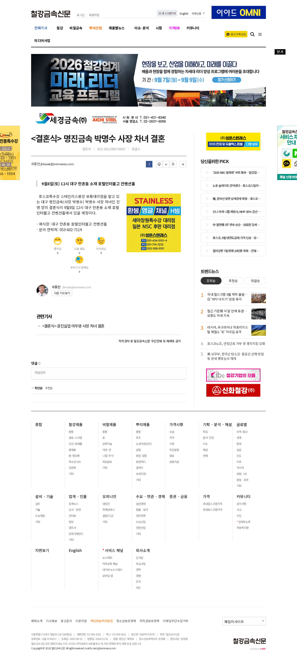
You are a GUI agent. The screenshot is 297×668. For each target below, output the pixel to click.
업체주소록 (244, 522)
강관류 (72, 467)
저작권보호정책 (149, 621)
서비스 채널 (114, 550)
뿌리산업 (95, 27)
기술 (37, 509)
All (67, 648)
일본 (239, 450)
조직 (138, 581)
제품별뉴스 (117, 27)
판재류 (72, 450)
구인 (239, 516)
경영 (138, 576)
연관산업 (140, 527)
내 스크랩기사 (168, 13)
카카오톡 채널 (109, 564)
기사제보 (51, 621)
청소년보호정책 (126, 621)
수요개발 (40, 516)
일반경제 (140, 504)
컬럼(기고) (107, 516)
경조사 (72, 527)
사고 (239, 509)
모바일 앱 (107, 576)
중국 (239, 444)
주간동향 (174, 450)
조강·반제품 (75, 444)
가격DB (174, 27)
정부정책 (140, 516)
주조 (138, 437)
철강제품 (76, 424)
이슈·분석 (141, 27)
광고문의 (66, 621)
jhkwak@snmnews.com (77, 287)
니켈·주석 (107, 456)
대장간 (106, 504)
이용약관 (81, 621)
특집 (205, 432)
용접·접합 (141, 456)
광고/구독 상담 (238, 34)
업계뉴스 (73, 504)
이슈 (205, 444)
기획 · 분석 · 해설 (217, 424)
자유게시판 (243, 527)
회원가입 (94, 15)
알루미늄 (107, 444)
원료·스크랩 (75, 437)
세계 (239, 437)
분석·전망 (208, 437)
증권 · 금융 (178, 496)
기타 (71, 474)
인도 (239, 456)
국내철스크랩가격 (212, 504)
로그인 (81, 15)
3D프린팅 (141, 474)
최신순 (38, 387)
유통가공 (174, 462)
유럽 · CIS (242, 474)
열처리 (139, 467)
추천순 (49, 387)
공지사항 (241, 504)
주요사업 (140, 564)
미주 (239, 462)
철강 (60, 27)
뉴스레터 (107, 557)
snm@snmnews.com (104, 648)
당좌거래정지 (76, 534)
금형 (138, 450)
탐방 (71, 522)
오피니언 (109, 496)
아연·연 (106, 450)
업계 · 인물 (78, 496)
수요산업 (140, 522)
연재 (205, 456)
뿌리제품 (143, 424)
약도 (138, 588)
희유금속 (107, 462)
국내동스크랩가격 (212, 509)
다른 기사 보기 (62, 293)
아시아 (240, 467)
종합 (38, 424)
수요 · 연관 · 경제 (150, 496)
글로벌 (242, 424)
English (184, 13)
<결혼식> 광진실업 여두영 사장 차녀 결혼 (73, 325)
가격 (171, 437)
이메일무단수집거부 (175, 621)
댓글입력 (40, 372)
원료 (171, 456)
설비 (37, 504)
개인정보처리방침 (101, 621)
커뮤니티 (193, 27)
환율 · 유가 (142, 509)
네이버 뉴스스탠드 (112, 569)
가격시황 (176, 424)
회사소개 (143, 550)
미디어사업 (42, 40)
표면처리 (140, 462)
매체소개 (36, 621)
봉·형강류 (74, 456)
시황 (159, 27)
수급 (171, 432)
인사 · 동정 (75, 509)
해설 (205, 450)
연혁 (138, 569)
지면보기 (42, 550)
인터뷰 (72, 516)
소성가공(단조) (144, 444)
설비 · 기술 (44, 496)
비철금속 (76, 27)
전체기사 (40, 27)
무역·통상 (242, 432)
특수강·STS (75, 462)
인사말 (139, 557)
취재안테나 (108, 509)
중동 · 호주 (243, 480)
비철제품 (109, 424)
